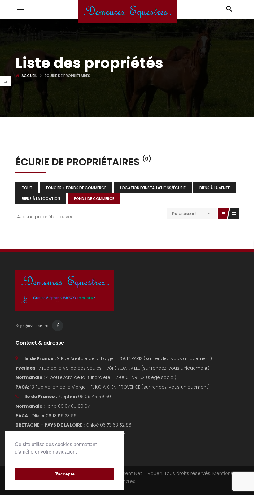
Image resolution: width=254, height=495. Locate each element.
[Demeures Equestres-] (127, 11)
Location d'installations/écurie (153, 187)
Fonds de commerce (94, 198)
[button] (16, 460)
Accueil (29, 75)
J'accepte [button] (65, 473)
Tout (27, 187)
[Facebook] (57, 325)
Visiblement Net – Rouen (134, 473)
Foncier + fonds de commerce (76, 187)
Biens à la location (41, 198)
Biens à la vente (214, 187)
